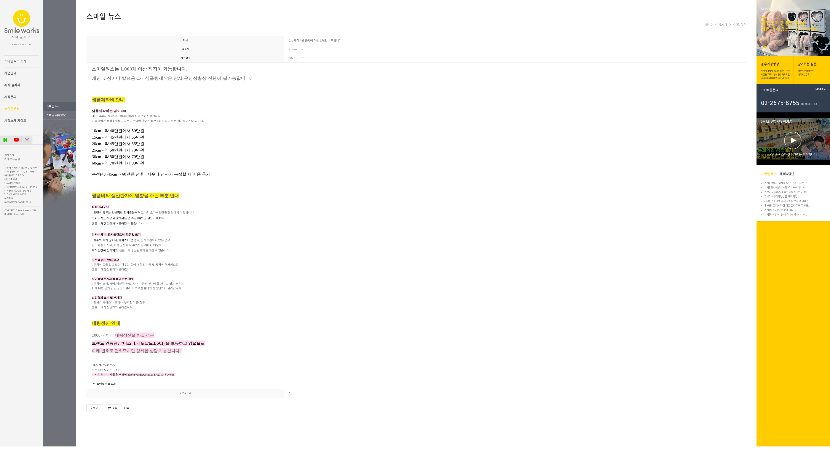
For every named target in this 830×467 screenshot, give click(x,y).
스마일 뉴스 (53, 106)
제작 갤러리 (12, 85)
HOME (14, 44)
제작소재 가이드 (15, 120)
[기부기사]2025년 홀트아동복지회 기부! (785, 192)
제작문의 (10, 97)
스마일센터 (11, 108)
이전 (95, 408)
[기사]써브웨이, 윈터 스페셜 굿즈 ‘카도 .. (785, 214)
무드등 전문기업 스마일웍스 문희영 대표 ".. (786, 201)
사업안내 (10, 73)
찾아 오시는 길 (12, 159)
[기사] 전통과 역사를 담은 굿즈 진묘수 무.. (786, 183)
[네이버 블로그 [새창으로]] (5, 140)
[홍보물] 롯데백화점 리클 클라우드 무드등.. (786, 205)
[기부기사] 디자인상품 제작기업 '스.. (783, 196)
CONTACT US (26, 44)
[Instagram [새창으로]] (27, 140)
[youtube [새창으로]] (16, 140)
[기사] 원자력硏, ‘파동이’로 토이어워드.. (784, 187)
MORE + (821, 89)
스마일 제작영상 (55, 115)
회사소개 (9, 155)
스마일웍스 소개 (15, 61)
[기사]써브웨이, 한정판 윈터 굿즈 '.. (782, 210)
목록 (114, 408)
